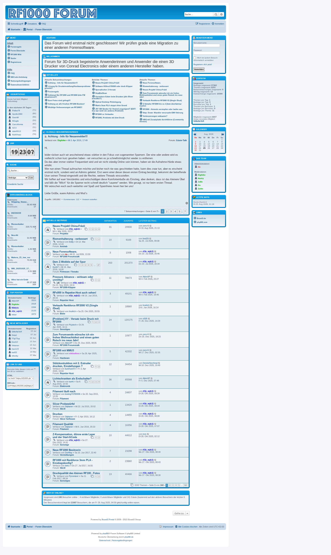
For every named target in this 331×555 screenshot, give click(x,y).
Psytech (73, 325)
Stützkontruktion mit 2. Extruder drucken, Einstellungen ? (72, 365)
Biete (62, 313)
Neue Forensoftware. (65, 251)
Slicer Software (67, 419)
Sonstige (64, 445)
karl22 (14, 352)
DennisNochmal (150, 363)
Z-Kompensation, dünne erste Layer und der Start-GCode (74, 436)
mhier (14, 315)
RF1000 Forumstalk (69, 256)
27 (98, 265)
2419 (33, 304)
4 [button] (175, 211)
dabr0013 (16, 131)
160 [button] (185, 485)
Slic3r (63, 409)
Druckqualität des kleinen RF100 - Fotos (76, 473)
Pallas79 (16, 111)
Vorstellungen (67, 455)
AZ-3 (14, 128)
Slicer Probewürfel (64, 403)
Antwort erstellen (89, 199)
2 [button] (166, 211)
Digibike (61, 140)
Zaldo (200, 189)
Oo (199, 185)
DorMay (68, 452)
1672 (33, 314)
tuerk (71, 381)
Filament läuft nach (64, 391)
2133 (33, 311)
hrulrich (72, 311)
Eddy (71, 242)
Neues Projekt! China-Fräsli (69, 226)
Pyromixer (74, 476)
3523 (33, 300)
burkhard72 (70, 369)
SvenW (15, 117)
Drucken (57, 414)
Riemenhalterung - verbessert (70, 238)
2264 (33, 307)
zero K (146, 226)
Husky (201, 178)
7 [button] (185, 211)
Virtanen (15, 345)
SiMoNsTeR (17, 332)
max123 (15, 349)
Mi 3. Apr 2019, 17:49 (78, 140)
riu (66, 254)
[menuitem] (30, 23)
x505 (145, 318)
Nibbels (15, 308)
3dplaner (69, 406)
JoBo (200, 182)
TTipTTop (16, 339)
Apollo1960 (17, 114)
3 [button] (171, 211)
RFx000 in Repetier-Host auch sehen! (74, 292)
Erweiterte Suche (15, 184)
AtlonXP (146, 276)
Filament (64, 398)
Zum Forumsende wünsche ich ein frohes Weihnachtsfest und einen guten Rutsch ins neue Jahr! (76, 337)
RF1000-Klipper (67, 287)
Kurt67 (56, 267)
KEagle (15, 121)
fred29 (146, 238)
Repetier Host (67, 300)
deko (67, 465)
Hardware (65, 358)
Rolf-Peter (16, 135)
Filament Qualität (63, 424)
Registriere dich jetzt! (202, 64)
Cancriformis (17, 124)
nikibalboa (74, 353)
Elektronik (65, 386)
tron (144, 434)
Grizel (14, 335)
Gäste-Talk (181, 140)
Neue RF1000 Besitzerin (67, 450)
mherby (15, 356)
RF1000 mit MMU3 (63, 350)
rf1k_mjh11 (74, 229)
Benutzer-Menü (204, 38)
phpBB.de (129, 537)
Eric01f (15, 342)
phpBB (105, 533)
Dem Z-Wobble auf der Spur (69, 261)
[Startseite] (52, 12)
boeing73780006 (72, 394)
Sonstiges (65, 329)
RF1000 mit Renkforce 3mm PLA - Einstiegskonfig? (73, 461)
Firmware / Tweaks (69, 272)
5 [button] (179, 211)
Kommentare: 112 (71, 199)
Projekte (64, 233)
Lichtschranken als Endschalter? (72, 378)
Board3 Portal (108, 519)
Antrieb (63, 246)
